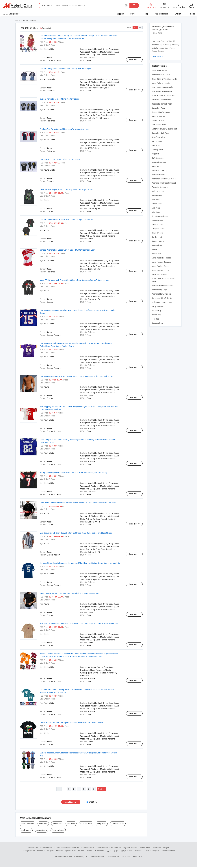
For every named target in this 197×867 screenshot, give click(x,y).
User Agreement (113, 856)
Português (49, 851)
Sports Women (58, 830)
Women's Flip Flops (159, 289)
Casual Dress (157, 203)
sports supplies (27, 823)
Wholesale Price (102, 847)
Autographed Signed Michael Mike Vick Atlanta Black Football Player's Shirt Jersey (73, 472)
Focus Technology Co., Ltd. (81, 856)
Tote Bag (155, 319)
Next (101, 789)
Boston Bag (156, 310)
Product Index (145, 847)
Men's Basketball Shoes (161, 257)
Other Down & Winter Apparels (164, 79)
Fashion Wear (86, 823)
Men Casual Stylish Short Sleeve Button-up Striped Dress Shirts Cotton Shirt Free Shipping (77, 533)
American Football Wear (161, 99)
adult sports (26, 830)
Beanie (154, 249)
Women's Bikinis (158, 174)
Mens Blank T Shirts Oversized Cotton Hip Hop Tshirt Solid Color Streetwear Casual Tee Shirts (78, 502)
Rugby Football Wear (160, 133)
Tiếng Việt (155, 851)
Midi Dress (156, 208)
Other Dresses (157, 233)
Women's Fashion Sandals (162, 285)
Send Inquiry (134, 59)
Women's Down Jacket (161, 74)
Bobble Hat (156, 253)
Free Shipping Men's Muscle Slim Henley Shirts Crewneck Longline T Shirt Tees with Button (77, 376)
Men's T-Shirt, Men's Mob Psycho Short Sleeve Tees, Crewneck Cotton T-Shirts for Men (74, 280)
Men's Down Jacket (159, 70)
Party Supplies (157, 306)
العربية (108, 851)
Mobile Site (157, 847)
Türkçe (146, 851)
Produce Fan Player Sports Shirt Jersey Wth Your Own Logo (64, 129)
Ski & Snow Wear (158, 137)
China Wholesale (87, 847)
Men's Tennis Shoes (159, 274)
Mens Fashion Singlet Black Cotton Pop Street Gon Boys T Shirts (66, 189)
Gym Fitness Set (158, 116)
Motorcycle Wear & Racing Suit (164, 129)
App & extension (161, 13)
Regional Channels (130, 847)
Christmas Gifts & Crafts (162, 298)
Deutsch (89, 851)
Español (40, 851)
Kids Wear (43, 823)
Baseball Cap (157, 245)
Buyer (132, 13)
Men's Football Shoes (160, 266)
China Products (46, 847)
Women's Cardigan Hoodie (162, 87)
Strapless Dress (158, 228)
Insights (166, 847)
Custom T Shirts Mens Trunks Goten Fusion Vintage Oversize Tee (66, 219)
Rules (192, 13)
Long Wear (101, 823)
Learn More (158, 56)
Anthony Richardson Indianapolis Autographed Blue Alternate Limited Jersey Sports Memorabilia (80, 563)
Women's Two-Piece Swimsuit (164, 183)
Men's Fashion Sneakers (161, 262)
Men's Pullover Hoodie (161, 83)
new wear (71, 823)
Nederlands (99, 851)
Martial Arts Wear (159, 124)
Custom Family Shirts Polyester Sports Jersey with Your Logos (65, 68)
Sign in (191, 7)
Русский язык (70, 851)
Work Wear (57, 823)
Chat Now (93, 802)
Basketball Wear (158, 108)
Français (59, 851)
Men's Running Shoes (160, 270)
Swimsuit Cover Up (159, 170)
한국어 (116, 851)
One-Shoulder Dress (160, 216)
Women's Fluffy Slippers (161, 294)
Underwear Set (158, 191)
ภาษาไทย (138, 851)
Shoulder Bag (157, 323)
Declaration (126, 856)
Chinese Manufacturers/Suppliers (67, 847)
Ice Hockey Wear (158, 120)
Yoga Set (155, 153)
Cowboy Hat (157, 237)
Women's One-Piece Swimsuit (164, 178)
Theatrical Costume (160, 187)
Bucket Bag (156, 314)
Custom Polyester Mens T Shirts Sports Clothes (59, 99)
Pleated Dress (157, 220)
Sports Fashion (117, 823)
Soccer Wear (157, 141)
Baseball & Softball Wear (162, 104)
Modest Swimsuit (159, 162)
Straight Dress (157, 224)
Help (146, 13)
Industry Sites (116, 847)
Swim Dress (156, 166)
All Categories (12, 13)
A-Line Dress (157, 195)
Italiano (81, 851)
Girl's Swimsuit (157, 158)
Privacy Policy (138, 856)
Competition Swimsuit (161, 112)
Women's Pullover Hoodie (162, 91)
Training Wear (157, 149)
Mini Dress (156, 212)
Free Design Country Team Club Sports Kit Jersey (60, 159)
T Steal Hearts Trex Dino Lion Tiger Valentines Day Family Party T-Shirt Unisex (71, 722)
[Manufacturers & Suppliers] (17, 5)
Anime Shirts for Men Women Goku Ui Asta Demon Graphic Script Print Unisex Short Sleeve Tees (79, 623)
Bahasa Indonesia (168, 851)
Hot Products (33, 847)
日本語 (123, 851)
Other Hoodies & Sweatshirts (163, 95)
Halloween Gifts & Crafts (162, 302)
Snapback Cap (158, 241)
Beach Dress (157, 199)
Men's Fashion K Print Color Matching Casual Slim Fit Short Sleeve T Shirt (69, 593)
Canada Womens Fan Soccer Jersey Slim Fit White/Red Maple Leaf (67, 250)
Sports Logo (41, 830)
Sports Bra (156, 145)
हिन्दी (130, 851)
